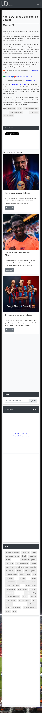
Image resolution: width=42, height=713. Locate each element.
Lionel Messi (22, 589)
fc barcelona (34, 112)
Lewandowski (31, 582)
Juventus (22, 578)
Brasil (24, 556)
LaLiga (34, 578)
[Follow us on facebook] (35, 409)
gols (34, 574)
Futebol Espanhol (30, 571)
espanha (33, 567)
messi (25, 596)
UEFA (14, 611)
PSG (34, 600)
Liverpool (33, 589)
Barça (19, 109)
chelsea (33, 563)
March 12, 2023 (30, 81)
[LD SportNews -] (7, 4)
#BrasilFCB (8, 77)
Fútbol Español (25, 574)
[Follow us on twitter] (33, 409)
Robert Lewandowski (13, 608)
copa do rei (10, 567)
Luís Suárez (9, 593)
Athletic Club (11, 109)
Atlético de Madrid (12, 552)
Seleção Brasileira (30, 608)
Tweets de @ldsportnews (21, 436)
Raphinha (9, 604)
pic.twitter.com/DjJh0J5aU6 (24, 77)
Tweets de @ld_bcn (21, 434)
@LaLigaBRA (35, 71)
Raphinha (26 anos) (19, 84)
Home (4, 12)
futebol (19, 571)
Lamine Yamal (10, 582)
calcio (8, 560)
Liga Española (10, 589)
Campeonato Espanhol (31, 109)
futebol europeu (11, 574)
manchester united (12, 596)
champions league (22, 563)
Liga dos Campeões (12, 585)
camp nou (9, 563)
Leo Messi (21, 582)
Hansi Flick (9, 578)
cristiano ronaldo (22, 567)
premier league (24, 600)
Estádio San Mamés (16, 112)
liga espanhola (8, 116)
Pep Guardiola (10, 600)
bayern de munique (12, 556)
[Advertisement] (21, 371)
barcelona (25, 552)
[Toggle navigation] (37, 4)
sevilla (8, 611)
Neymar (33, 596)
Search (34, 400)
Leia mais (9, 208)
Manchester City (30, 593)
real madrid (32, 604)
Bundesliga (32, 556)
